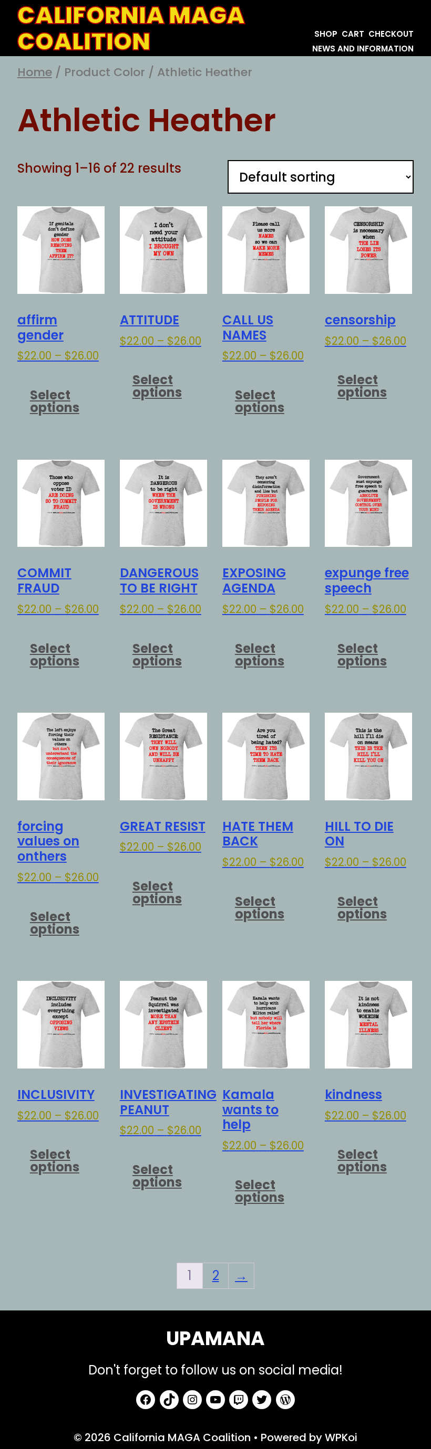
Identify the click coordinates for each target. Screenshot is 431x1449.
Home (34, 72)
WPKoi (341, 1437)
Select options (54, 401)
